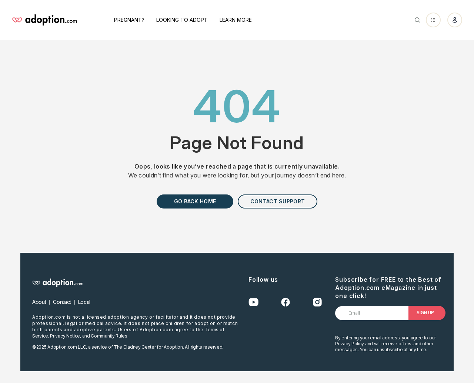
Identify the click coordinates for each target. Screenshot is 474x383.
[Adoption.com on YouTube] (253, 302)
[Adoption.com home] (44, 20)
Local (84, 302)
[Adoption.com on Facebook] (285, 302)
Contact (62, 302)
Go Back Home (195, 201)
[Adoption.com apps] (433, 20)
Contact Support (277, 201)
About (39, 302)
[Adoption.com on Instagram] (317, 302)
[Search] (417, 20)
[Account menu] (454, 20)
